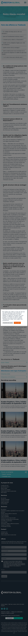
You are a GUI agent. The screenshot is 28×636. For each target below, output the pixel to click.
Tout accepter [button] (17, 322)
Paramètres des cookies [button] (7, 322)
